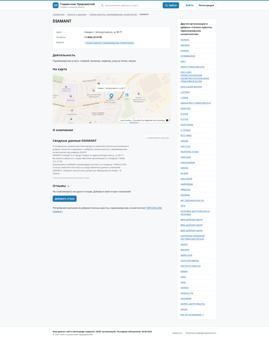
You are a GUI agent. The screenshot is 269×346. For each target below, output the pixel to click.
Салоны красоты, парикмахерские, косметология (113, 14)
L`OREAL (184, 97)
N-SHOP (184, 113)
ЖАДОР (184, 244)
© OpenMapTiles (138, 120)
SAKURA (184, 140)
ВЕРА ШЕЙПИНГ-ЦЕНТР (192, 219)
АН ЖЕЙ (184, 173)
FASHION (185, 39)
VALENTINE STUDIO (190, 151)
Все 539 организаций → (192, 314)
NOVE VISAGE (187, 124)
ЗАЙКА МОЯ (186, 255)
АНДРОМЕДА (187, 184)
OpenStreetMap (159, 120)
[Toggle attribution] (167, 120)
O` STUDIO (186, 130)
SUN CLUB (185, 146)
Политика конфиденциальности (200, 333)
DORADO (185, 50)
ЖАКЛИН (185, 249)
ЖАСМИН (185, 45)
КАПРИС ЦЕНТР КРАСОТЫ (193, 303)
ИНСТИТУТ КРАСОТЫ (191, 266)
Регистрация (206, 5)
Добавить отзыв (64, 198)
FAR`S (183, 61)
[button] (111, 96)
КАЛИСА (185, 287)
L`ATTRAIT (185, 92)
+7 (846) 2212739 (93, 37)
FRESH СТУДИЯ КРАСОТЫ (192, 66)
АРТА (183, 205)
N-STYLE (184, 119)
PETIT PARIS (186, 135)
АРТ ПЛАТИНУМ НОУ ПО (192, 200)
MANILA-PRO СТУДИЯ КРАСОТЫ (196, 103)
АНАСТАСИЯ (186, 178)
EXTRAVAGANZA (188, 56)
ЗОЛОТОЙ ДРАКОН (190, 260)
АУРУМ (184, 309)
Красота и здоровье (77, 14)
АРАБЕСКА (185, 189)
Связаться (177, 333)
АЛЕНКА (184, 167)
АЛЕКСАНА (186, 157)
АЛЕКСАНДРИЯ (188, 162)
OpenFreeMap (125, 120)
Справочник (59, 14)
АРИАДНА (185, 195)
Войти (189, 5)
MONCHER (186, 108)
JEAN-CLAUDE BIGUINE (191, 86)
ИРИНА (184, 271)
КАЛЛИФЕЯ (186, 298)
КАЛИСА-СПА (187, 293)
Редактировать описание (157, 137)
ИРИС (183, 276)
